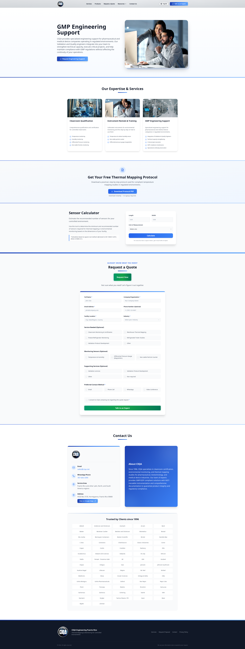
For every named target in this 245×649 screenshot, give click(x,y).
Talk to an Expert (180, 4)
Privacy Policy (183, 632)
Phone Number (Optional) (132, 307)
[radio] (86, 371)
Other (129, 343)
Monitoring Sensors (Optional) (95, 351)
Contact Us (133, 4)
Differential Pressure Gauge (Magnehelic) (123, 357)
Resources (121, 4)
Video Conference (152, 389)
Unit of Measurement (136, 225)
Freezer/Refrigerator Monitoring (98, 338)
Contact (174, 632)
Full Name (88, 297)
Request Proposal (164, 632)
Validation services (94, 371)
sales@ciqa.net (83, 469)
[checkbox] (86, 332)
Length (131, 215)
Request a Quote (109, 4)
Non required (131, 376)
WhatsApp (130, 389)
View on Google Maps (86, 501)
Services (89, 4)
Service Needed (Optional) (94, 327)
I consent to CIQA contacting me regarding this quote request (109, 400)
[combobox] (151, 229)
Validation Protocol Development (98, 343)
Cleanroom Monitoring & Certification (100, 332)
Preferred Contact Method (94, 385)
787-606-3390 (82, 477)
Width (154, 215)
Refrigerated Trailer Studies (136, 338)
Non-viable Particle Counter (149, 357)
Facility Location (90, 316)
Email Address (89, 307)
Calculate (151, 235)
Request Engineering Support (73, 59)
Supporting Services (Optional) (96, 366)
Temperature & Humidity (96, 357)
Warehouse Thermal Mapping (136, 332)
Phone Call (111, 389)
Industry (127, 316)
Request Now (122, 277)
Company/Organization (132, 297)
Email (90, 389)
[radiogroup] (122, 374)
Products (98, 4)
